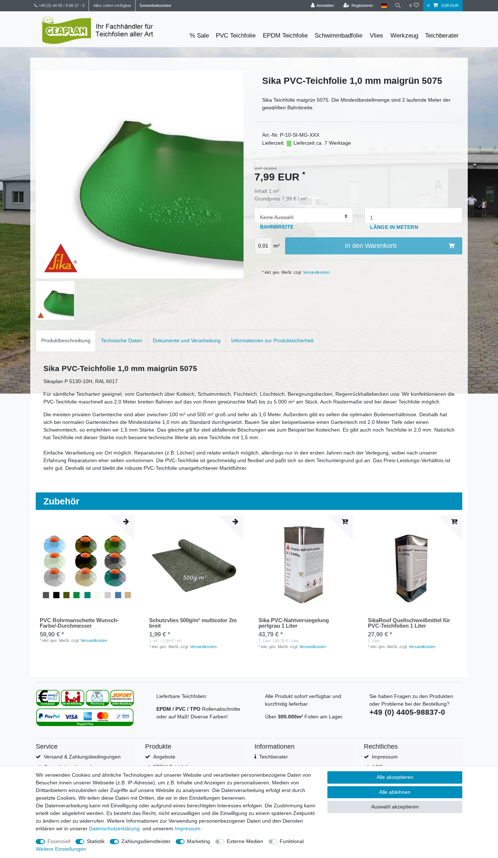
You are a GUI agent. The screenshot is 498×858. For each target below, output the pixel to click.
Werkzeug (404, 35)
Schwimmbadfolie (338, 35)
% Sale (199, 35)
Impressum (385, 757)
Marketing (198, 841)
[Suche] (398, 5)
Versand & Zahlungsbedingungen (82, 757)
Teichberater (442, 35)
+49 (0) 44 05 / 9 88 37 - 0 (61, 5)
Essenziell (58, 841)
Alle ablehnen (395, 792)
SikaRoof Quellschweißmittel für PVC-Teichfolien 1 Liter (409, 623)
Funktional (292, 841)
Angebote (164, 757)
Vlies (376, 35)
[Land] (383, 5)
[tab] (66, 340)
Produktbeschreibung (65, 340)
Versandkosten (316, 272)
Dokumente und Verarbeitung (187, 340)
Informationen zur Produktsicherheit (272, 340)
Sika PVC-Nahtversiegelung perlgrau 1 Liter (293, 623)
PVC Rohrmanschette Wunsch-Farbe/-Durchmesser (79, 623)
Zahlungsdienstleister (146, 841)
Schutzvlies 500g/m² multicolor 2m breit (193, 623)
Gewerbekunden (155, 5)
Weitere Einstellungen (61, 849)
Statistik (96, 841)
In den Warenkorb (371, 245)
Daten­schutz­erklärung (114, 828)
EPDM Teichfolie (285, 35)
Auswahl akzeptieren (395, 807)
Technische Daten (121, 340)
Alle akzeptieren (395, 777)
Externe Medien (245, 841)
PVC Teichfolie (236, 35)
